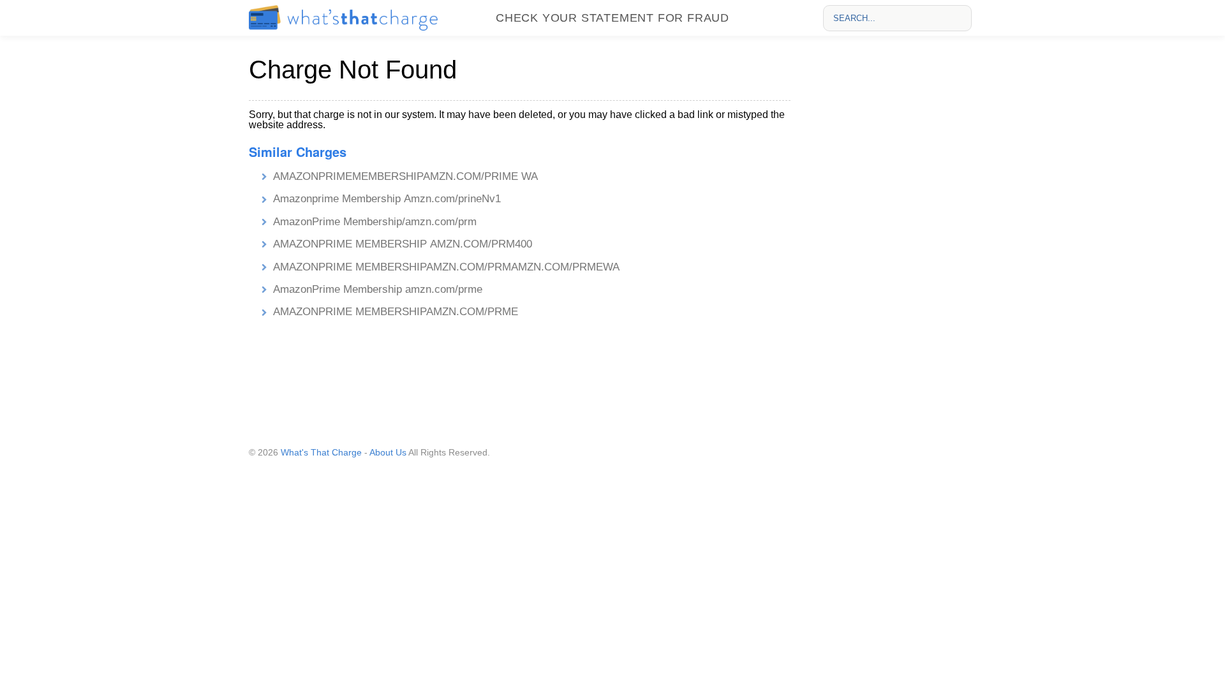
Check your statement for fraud (612, 17)
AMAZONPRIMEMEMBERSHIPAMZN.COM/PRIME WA (405, 176)
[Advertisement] (893, 236)
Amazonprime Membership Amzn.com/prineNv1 (387, 199)
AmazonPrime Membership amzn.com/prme (377, 289)
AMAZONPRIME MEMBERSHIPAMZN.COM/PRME (395, 312)
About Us (387, 452)
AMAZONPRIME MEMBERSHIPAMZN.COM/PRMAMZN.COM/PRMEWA (446, 267)
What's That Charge (321, 452)
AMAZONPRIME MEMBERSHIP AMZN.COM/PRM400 (404, 244)
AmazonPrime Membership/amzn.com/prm (375, 222)
